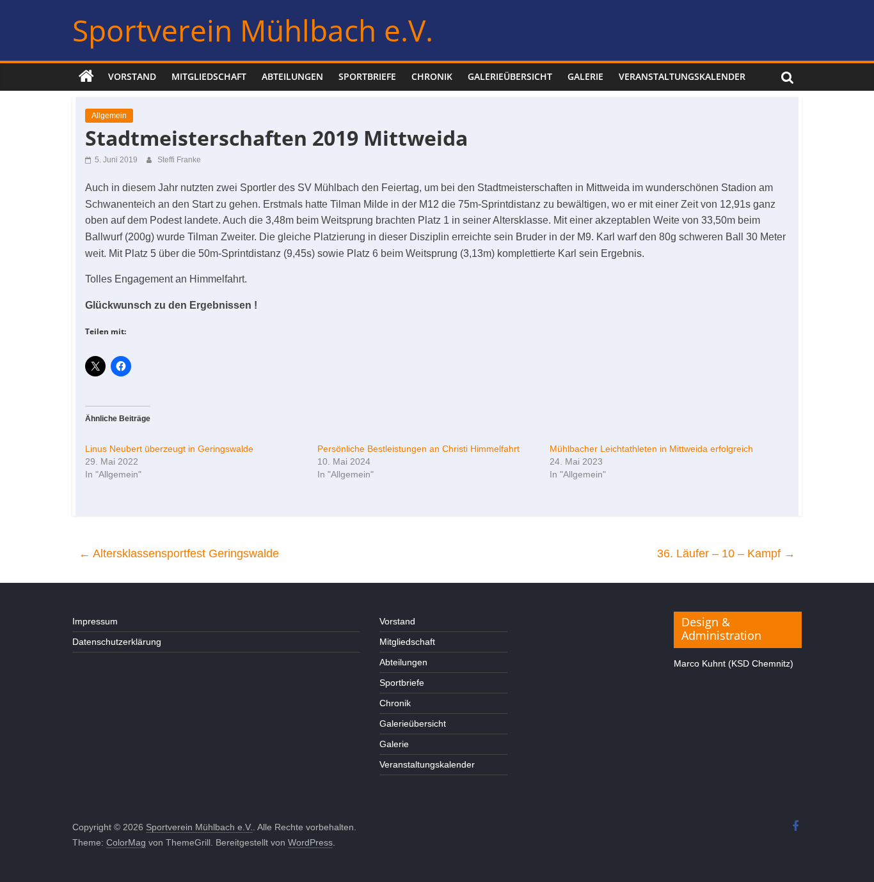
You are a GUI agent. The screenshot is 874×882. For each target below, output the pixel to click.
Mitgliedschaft (208, 76)
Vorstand (132, 76)
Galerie (585, 76)
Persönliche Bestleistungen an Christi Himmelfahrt (418, 449)
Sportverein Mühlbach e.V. (252, 30)
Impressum (95, 621)
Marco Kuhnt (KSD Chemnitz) (733, 663)
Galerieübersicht (510, 76)
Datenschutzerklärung (116, 642)
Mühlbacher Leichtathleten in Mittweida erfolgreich (651, 449)
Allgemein (109, 115)
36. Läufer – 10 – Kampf (726, 553)
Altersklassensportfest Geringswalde (179, 553)
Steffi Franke (179, 159)
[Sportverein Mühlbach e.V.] (86, 76)
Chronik (431, 76)
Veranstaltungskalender (682, 76)
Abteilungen (292, 76)
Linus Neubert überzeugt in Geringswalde (169, 449)
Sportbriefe (367, 76)
